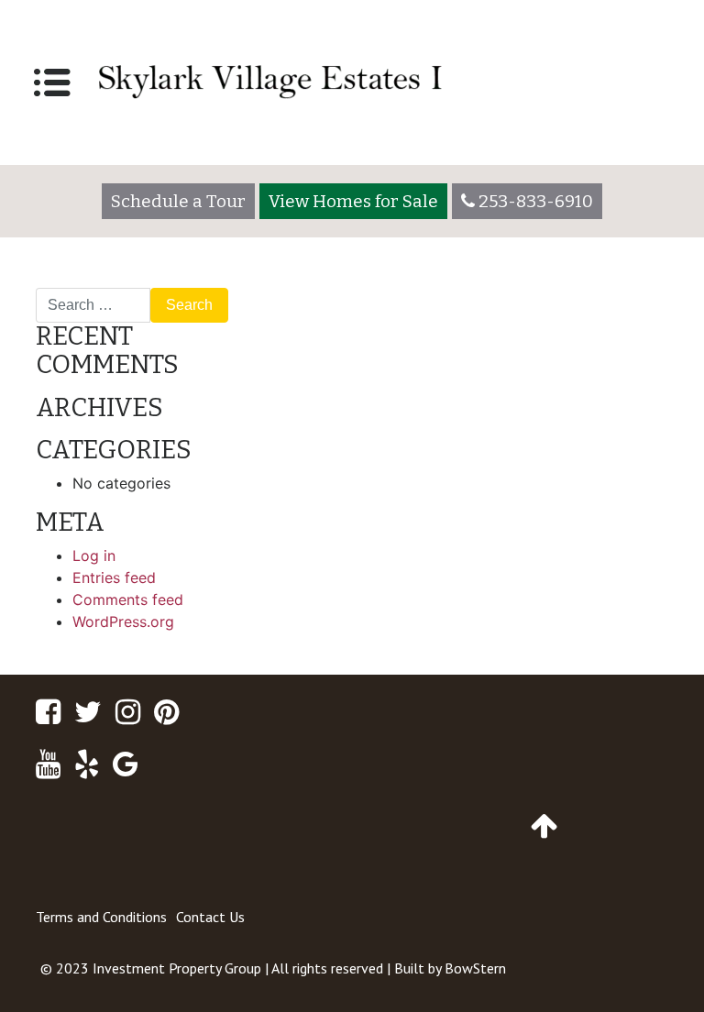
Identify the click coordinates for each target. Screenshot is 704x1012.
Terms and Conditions (101, 917)
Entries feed (114, 577)
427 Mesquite (613, 280)
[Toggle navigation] (52, 82)
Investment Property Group (177, 968)
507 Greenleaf (92, 280)
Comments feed (127, 599)
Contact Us (210, 917)
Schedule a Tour (178, 201)
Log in (94, 555)
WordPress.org (123, 621)
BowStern (475, 968)
